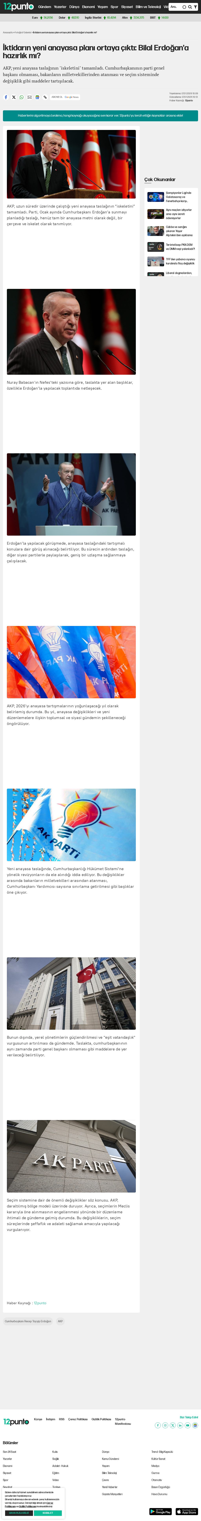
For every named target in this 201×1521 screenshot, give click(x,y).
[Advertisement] (104, 257)
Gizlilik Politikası (101, 1419)
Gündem (44, 7)
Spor (114, 7)
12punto (189, 100)
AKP (60, 1321)
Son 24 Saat (9, 1452)
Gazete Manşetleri (112, 1494)
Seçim (55, 1494)
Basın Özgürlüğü (161, 1487)
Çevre (105, 1480)
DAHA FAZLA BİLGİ (19, 1513)
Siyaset (127, 7)
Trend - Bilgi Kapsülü (162, 1452)
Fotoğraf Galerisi (23, 32)
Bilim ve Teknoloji (148, 7)
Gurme (155, 1473)
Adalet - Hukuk (60, 1466)
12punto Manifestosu (123, 1422)
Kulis (55, 1452)
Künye (38, 1419)
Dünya (74, 7)
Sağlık (55, 1459)
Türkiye (56, 1487)
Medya (155, 1466)
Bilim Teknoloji (109, 1473)
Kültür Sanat (158, 1459)
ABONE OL (57, 97)
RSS (62, 1419)
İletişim (50, 1419)
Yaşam (103, 7)
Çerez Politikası (78, 1419)
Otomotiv (157, 1480)
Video (168, 7)
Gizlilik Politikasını (27, 1506)
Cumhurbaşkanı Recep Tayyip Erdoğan (28, 1321)
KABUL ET (48, 1513)
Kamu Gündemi (110, 1459)
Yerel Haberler (110, 1487)
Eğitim (55, 1473)
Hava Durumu (159, 1494)
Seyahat (7, 1487)
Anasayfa (8, 32)
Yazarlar (60, 7)
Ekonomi (88, 7)
